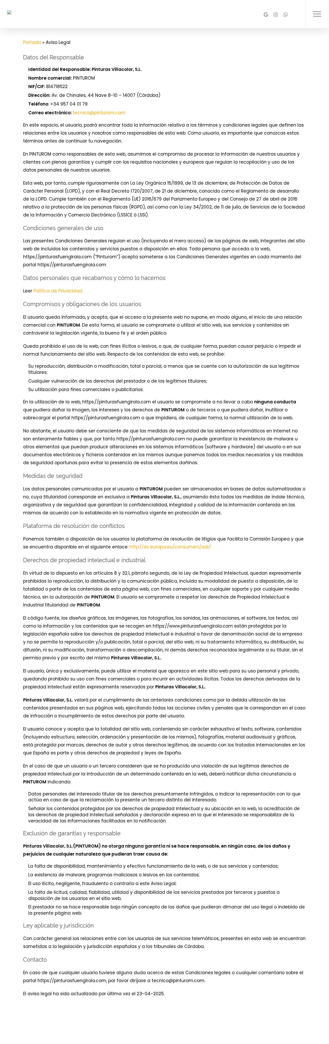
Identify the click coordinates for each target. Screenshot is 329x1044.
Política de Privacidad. (58, 291)
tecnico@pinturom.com (99, 113)
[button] (317, 14)
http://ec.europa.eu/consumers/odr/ (170, 547)
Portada (32, 42)
